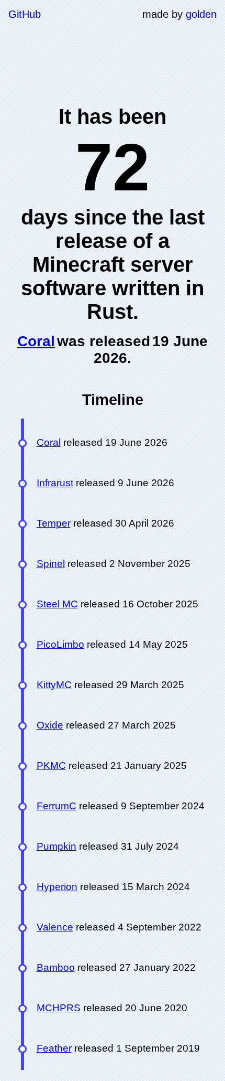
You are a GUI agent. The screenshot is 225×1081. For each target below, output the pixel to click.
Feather (54, 1048)
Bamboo (56, 967)
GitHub (24, 14)
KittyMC (54, 684)
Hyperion (57, 886)
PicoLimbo (60, 644)
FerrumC (56, 805)
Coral (36, 341)
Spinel (51, 563)
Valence (55, 927)
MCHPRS (59, 1007)
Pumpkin (56, 846)
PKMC (51, 765)
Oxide (50, 725)
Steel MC (57, 603)
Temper (54, 523)
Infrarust (55, 482)
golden (201, 14)
